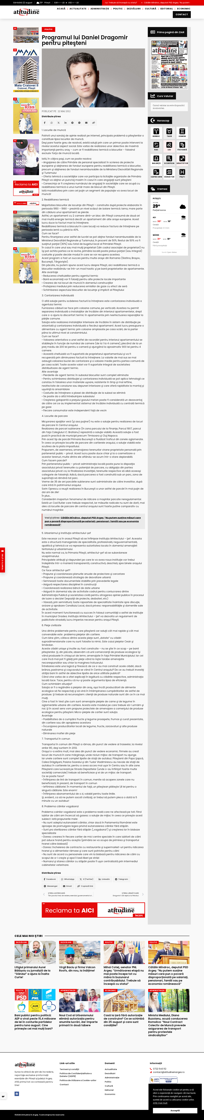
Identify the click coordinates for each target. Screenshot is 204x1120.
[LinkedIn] (65, 123)
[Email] (86, 123)
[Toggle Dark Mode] (3, 1096)
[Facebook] (45, 123)
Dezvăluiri (134, 8)
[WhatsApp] (52, 123)
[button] (169, 64)
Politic (118, 8)
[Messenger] (79, 123)
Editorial (166, 8)
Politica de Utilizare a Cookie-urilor (78, 1080)
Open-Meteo (172, 252)
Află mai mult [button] (160, 1103)
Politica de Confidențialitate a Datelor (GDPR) (76, 1075)
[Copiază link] (93, 123)
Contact (182, 14)
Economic (184, 8)
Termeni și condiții (69, 1069)
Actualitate (78, 8)
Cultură (150, 8)
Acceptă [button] (175, 1110)
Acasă (61, 8)
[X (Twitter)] (58, 123)
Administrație (99, 8)
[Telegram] (72, 123)
